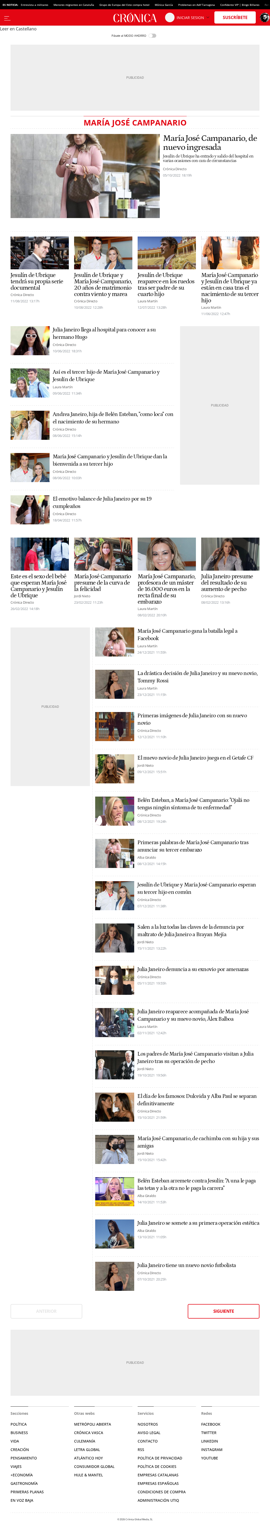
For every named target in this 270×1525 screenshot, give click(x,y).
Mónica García (164, 4)
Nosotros (148, 1424)
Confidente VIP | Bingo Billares (239, 4)
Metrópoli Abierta (92, 1424)
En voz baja (22, 1500)
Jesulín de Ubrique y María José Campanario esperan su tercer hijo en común (196, 888)
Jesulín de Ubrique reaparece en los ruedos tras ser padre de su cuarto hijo (166, 284)
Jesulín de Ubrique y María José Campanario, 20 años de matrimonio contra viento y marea (103, 284)
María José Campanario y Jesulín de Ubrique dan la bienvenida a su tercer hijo (110, 460)
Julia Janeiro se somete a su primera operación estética (198, 1223)
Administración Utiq (158, 1500)
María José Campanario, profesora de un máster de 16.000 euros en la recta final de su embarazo (166, 589)
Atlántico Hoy (88, 1458)
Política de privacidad (160, 1458)
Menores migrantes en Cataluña (74, 4)
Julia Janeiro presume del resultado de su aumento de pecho (227, 582)
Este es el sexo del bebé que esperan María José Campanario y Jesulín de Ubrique (38, 586)
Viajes (16, 1466)
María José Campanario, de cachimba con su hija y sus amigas (198, 1142)
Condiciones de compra (162, 1491)
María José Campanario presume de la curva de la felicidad (102, 582)
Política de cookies (157, 1466)
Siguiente (223, 1311)
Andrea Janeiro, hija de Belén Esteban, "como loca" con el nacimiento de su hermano (113, 418)
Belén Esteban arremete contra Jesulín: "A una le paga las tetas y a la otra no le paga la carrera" (196, 1184)
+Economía (22, 1474)
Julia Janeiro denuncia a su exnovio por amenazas (192, 969)
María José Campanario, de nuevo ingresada (210, 143)
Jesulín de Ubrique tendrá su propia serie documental (37, 281)
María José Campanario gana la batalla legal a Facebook (187, 635)
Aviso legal (149, 1432)
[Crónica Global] (135, 17)
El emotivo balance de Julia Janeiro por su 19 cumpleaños (102, 503)
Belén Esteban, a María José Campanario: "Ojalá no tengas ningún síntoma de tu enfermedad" (193, 804)
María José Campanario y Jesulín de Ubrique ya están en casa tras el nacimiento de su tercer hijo (230, 288)
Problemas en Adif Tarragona (196, 4)
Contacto (148, 1441)
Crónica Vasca (88, 1432)
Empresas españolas (158, 1483)
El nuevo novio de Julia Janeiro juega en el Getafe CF (195, 758)
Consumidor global (94, 1466)
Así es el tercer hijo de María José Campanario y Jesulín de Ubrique (106, 376)
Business (19, 1432)
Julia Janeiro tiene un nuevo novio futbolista (186, 1265)
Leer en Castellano (18, 29)
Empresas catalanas (158, 1474)
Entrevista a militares (34, 4)
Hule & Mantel (88, 1474)
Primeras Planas (27, 1491)
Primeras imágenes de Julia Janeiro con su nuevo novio (192, 719)
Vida (15, 1441)
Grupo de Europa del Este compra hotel (124, 4)
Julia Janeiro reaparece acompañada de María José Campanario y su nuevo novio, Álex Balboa (193, 1015)
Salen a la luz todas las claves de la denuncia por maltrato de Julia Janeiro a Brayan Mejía (190, 931)
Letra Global (87, 1449)
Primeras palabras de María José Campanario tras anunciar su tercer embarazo (192, 846)
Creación (20, 1449)
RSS (141, 1449)
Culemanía (84, 1441)
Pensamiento (24, 1458)
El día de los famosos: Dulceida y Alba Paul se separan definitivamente (197, 1100)
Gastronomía (24, 1483)
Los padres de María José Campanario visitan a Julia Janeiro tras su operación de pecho (195, 1058)
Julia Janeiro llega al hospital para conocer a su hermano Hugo (104, 333)
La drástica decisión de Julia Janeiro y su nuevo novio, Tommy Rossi (197, 677)
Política (19, 1424)
